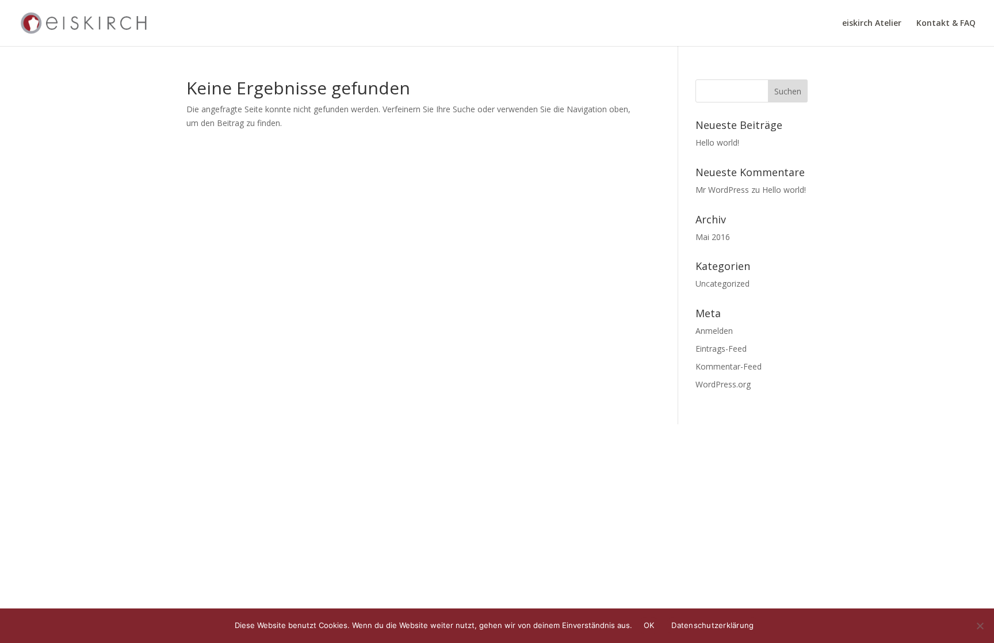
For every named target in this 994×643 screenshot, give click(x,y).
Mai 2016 (712, 236)
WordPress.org (723, 384)
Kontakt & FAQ (946, 23)
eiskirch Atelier (871, 23)
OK (649, 625)
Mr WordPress (722, 189)
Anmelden (714, 330)
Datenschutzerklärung (712, 625)
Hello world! (717, 142)
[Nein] (979, 625)
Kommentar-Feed (728, 366)
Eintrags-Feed (721, 348)
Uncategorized (722, 283)
